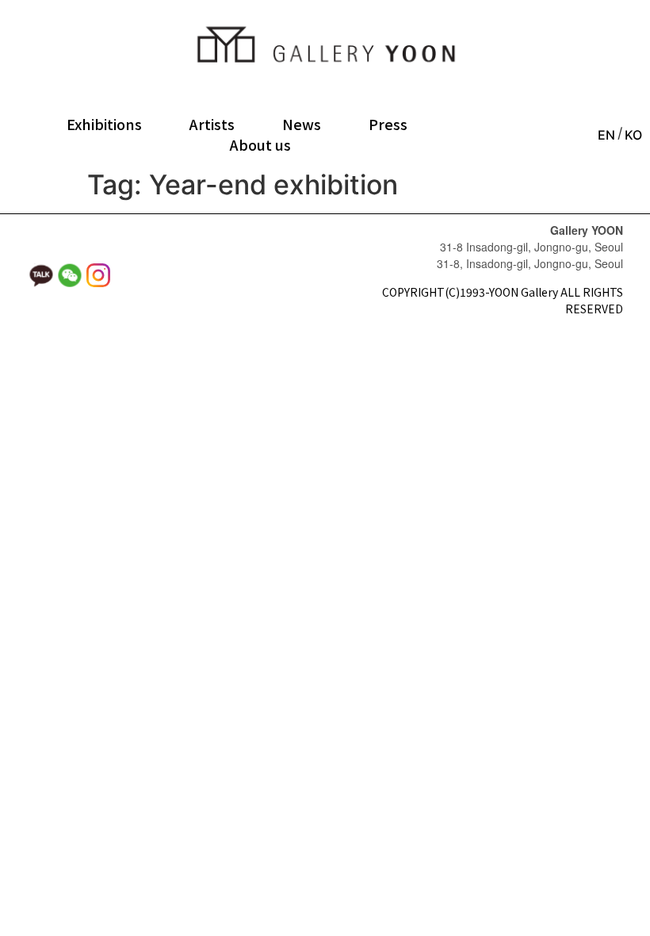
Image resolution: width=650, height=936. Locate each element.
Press (388, 123)
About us (260, 144)
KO (633, 135)
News (301, 123)
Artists (212, 123)
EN (606, 135)
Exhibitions (104, 123)
